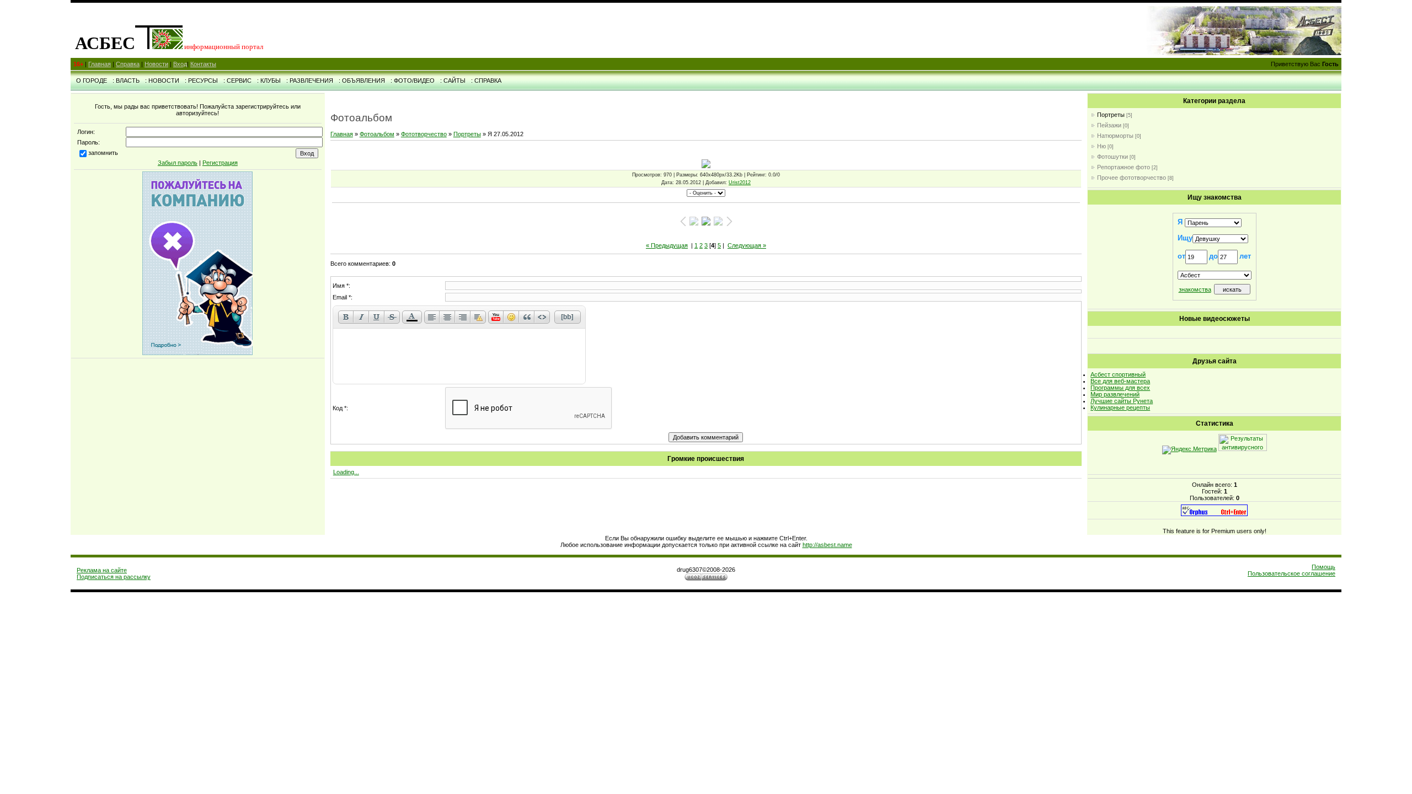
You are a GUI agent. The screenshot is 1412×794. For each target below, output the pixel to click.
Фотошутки (1112, 156)
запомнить (103, 152)
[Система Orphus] (1214, 514)
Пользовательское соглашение (1291, 573)
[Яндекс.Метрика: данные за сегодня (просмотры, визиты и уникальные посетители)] (1189, 450)
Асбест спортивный (1118, 374)
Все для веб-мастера (1120, 381)
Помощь (1323, 567)
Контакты (203, 64)
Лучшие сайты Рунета (1121, 401)
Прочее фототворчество (1131, 177)
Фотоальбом (377, 134)
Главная (99, 64)
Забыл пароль (177, 162)
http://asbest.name (827, 544)
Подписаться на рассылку (114, 576)
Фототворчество (424, 134)
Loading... (346, 472)
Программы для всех (1120, 387)
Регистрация (220, 162)
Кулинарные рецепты (1120, 407)
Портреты (467, 134)
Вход (180, 64)
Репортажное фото (1123, 167)
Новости (156, 64)
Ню (1101, 146)
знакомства (1195, 289)
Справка (128, 64)
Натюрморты (1115, 135)
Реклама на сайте (102, 570)
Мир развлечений (1115, 394)
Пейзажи (1109, 125)
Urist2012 (740, 182)
